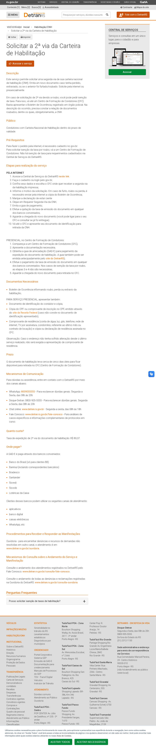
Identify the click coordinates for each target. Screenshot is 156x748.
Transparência (90, 2)
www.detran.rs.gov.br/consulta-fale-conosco (46, 571)
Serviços (53, 2)
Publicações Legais (15, 676)
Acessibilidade (51, 7)
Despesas (11, 692)
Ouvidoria (38, 701)
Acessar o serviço (22, 63)
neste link (64, 176)
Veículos (11, 623)
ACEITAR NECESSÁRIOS (91, 742)
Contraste (127, 7)
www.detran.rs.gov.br (33, 409)
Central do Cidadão (70, 2)
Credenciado (41, 650)
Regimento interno (15, 715)
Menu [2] (25, 7)
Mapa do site (142, 7)
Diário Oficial (130, 2)
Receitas (10, 689)
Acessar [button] (127, 72)
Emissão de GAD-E (43, 661)
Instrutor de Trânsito (44, 683)
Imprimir (27, 37)
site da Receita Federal (25, 312)
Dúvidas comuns (42, 694)
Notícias (41, 2)
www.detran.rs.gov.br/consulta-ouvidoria (56, 582)
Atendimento (41, 689)
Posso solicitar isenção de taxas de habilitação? (34, 601)
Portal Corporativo (43, 655)
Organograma (13, 659)
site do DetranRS (55, 258)
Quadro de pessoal (15, 712)
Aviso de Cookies (64, 735)
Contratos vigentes (15, 699)
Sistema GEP (40, 658)
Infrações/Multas (16, 629)
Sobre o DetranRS (14, 646)
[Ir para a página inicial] (34, 15)
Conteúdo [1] (13, 7)
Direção (10, 653)
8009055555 (28, 391)
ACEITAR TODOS (60, 742)
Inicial (26, 27)
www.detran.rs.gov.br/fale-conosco (43, 414)
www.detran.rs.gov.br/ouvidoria (22, 548)
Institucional (14, 642)
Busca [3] (36, 7)
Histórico (10, 650)
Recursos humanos (16, 656)
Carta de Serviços (14, 680)
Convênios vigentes (15, 702)
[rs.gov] (12, 2)
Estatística (40, 623)
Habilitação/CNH (43, 27)
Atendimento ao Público (17, 718)
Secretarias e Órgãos (110, 2)
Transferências (13, 696)
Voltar (13, 37)
